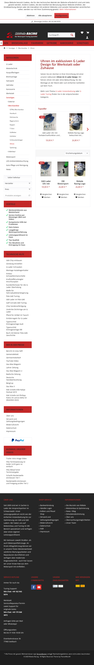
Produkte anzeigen (13, 195)
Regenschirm (14, 121)
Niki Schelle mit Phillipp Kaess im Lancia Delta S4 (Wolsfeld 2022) (16, 397)
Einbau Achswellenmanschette (15, 274)
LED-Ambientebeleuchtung (17, 161)
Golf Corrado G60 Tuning (16, 303)
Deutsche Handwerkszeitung (14, 378)
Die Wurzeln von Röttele (76, 505)
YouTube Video (12, 361)
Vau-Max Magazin (13, 364)
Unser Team (71, 523)
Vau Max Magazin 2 (14, 371)
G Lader (9, 64)
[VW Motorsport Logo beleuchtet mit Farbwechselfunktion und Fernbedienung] (63, 169)
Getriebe (9, 85)
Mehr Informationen (67, 9)
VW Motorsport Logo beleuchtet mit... (63, 182)
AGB (42, 528)
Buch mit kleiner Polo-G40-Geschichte (17, 334)
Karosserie (10, 89)
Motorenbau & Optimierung (77, 508)
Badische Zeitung (13, 374)
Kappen (12, 125)
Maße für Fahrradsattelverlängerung (17, 291)
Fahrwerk (10, 81)
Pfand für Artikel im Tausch (17, 315)
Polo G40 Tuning (13, 296)
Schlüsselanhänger (16, 140)
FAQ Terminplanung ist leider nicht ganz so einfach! (15, 464)
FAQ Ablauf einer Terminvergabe (13, 471)
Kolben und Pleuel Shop (47, 512)
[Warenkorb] (87, 32)
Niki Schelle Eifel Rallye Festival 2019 (15, 391)
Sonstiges (10, 97)
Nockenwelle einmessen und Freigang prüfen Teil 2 (17, 482)
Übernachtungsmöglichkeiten (78, 520)
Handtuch (12, 113)
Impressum (11, 431)
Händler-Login (46, 508)
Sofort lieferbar (14, 177)
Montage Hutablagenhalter (17, 270)
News (8, 169)
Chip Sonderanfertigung (16, 306)
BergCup (9, 383)
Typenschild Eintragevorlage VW (14, 328)
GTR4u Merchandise (16, 110)
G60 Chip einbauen (14, 260)
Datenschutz (11, 428)
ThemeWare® (65, 657)
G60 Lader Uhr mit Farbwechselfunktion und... (50, 134)
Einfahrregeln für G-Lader (16, 318)
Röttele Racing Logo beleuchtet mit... (76, 134)
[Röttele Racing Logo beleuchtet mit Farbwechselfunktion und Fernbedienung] (76, 121)
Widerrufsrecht (12, 424)
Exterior (11, 101)
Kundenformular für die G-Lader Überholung (17, 286)
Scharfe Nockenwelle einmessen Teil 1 (14, 476)
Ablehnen (31, 15)
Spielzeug (12, 148)
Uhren (11, 144)
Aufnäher (12, 136)
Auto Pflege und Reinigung (17, 165)
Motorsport (10, 157)
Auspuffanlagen (12, 72)
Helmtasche (13, 117)
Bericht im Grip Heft (14, 351)
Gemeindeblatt (12, 354)
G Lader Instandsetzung (65, 91)
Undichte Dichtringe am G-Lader (17, 310)
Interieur (12, 151)
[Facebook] (33, 587)
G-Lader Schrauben (14, 267)
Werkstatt (10, 93)
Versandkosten (42, 654)
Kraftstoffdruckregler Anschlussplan (14, 280)
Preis (7, 189)
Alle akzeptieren (45, 15)
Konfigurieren (61, 15)
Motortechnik (11, 68)
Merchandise (13, 105)
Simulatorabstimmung (75, 514)
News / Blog (71, 511)
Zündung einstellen (14, 263)
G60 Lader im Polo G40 (15, 299)
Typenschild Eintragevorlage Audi (14, 322)
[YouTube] (38, 587)
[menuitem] (87, 32)
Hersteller (9, 183)
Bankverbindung (47, 505)
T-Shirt (11, 129)
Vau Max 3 (10, 386)
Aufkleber (12, 132)
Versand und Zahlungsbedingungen (15, 420)
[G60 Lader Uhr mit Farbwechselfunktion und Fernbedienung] (50, 121)
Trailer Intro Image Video (16, 458)
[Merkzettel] (82, 32)
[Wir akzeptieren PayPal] (17, 440)
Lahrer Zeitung (12, 367)
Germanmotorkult (13, 357)
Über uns (10, 416)
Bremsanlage (11, 77)
